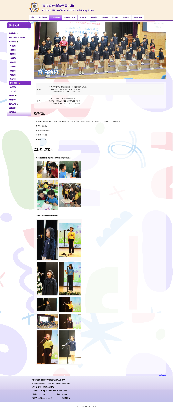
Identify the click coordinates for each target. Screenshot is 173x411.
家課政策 (12, 108)
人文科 (13, 91)
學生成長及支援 (69, 17)
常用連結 (12, 112)
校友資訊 (115, 17)
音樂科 (13, 66)
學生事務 (104, 17)
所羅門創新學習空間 (16, 37)
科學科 (13, 87)
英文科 (13, 50)
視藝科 (13, 62)
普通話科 (13, 83)
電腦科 (13, 75)
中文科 (13, 46)
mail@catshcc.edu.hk (45, 398)
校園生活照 (138, 17)
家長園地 (93, 17)
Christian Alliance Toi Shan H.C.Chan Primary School (68, 10)
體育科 (13, 71)
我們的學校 (43, 17)
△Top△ (162, 375)
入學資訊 (126, 17)
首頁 (33, 17)
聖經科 (13, 79)
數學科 (13, 54)
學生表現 (83, 17)
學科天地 (54, 17)
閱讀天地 (12, 104)
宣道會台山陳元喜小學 (58, 6)
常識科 (13, 58)
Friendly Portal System (88, 406)
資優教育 (12, 100)
